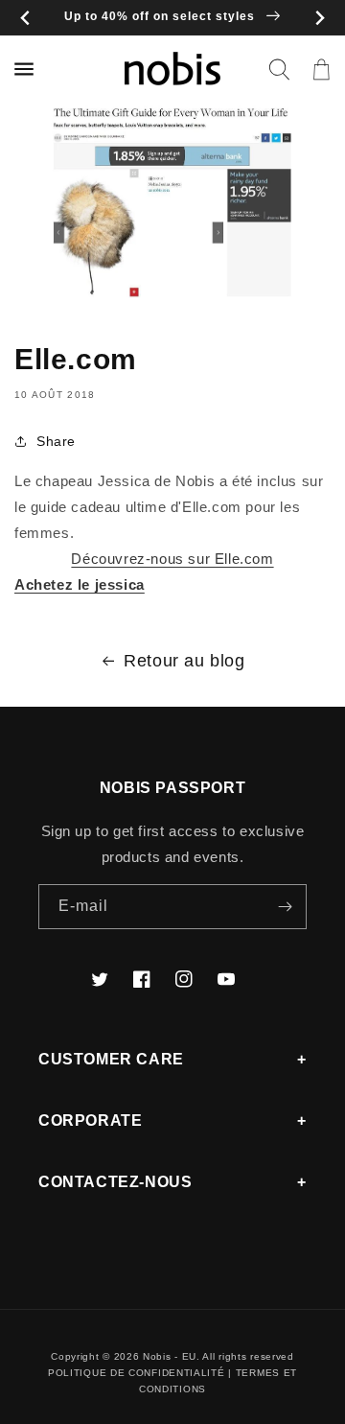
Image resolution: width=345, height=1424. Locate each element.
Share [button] (56, 441)
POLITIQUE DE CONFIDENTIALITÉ (136, 1372)
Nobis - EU (169, 1356)
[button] (279, 69)
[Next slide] (320, 18)
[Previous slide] (25, 18)
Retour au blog (184, 660)
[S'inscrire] (285, 906)
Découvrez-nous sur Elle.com (172, 558)
